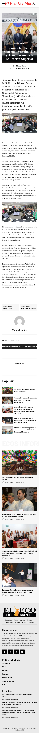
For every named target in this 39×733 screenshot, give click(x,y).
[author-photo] (3, 482)
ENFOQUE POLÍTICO (28, 308)
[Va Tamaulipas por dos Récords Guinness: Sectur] (7, 390)
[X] (17, 368)
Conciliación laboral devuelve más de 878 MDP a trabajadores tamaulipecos (25, 400)
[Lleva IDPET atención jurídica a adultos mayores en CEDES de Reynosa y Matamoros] (7, 430)
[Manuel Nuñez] (19, 321)
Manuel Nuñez (21, 66)
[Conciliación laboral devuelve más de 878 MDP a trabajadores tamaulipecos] (7, 400)
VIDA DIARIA (7, 308)
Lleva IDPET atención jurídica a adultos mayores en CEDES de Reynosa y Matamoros (25, 430)
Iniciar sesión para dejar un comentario (19, 346)
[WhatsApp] (27, 368)
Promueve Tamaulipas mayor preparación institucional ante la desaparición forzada (25, 420)
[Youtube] (22, 652)
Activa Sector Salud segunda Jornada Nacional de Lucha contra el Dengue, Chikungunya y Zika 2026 (19, 553)
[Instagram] (10, 652)
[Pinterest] (22, 368)
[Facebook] (12, 368)
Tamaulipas (19, 44)
